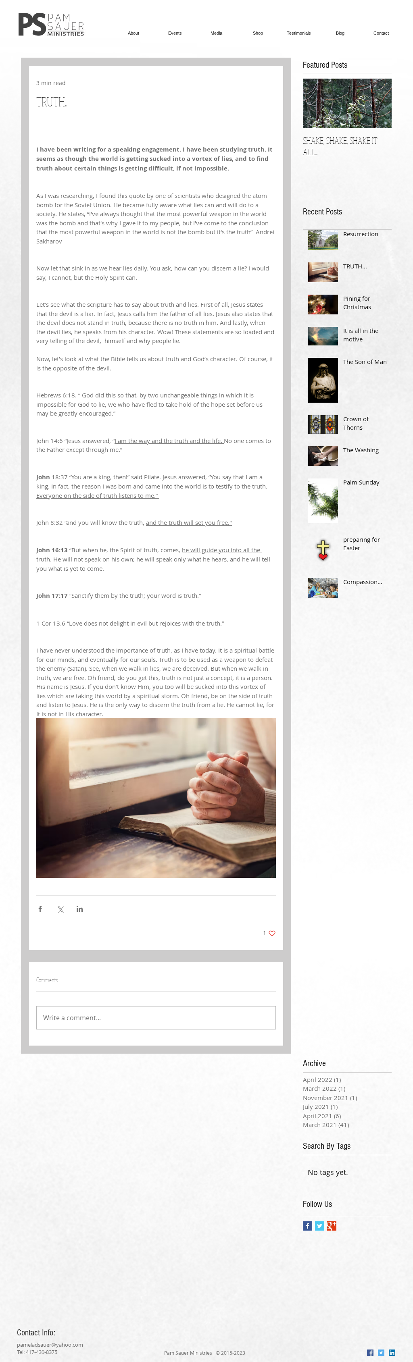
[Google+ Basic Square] (331, 1226)
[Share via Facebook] (40, 909)
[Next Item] (378, 103)
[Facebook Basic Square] (307, 1226)
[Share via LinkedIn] (79, 909)
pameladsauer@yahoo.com (50, 1344)
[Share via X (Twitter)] (60, 909)
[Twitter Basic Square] (319, 1226)
